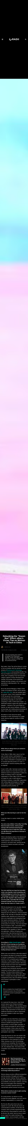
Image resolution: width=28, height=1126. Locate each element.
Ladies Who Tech (7, 692)
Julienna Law (7, 647)
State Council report (15, 942)
